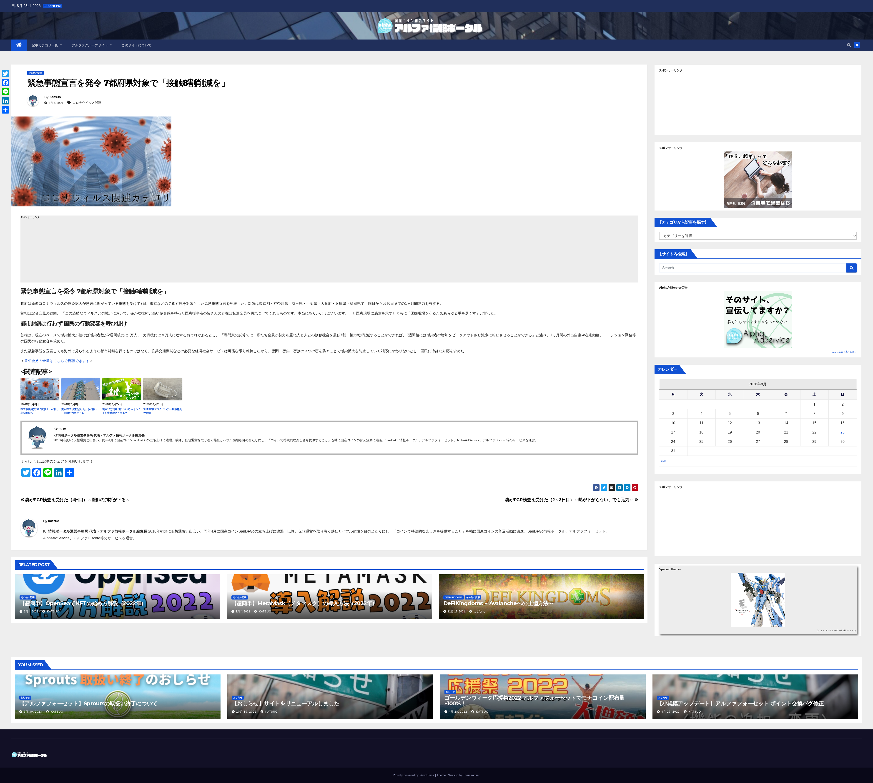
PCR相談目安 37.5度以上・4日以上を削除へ (39, 411)
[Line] (5, 91)
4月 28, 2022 (458, 711)
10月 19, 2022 (246, 711)
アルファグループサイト (90, 45)
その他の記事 (35, 73)
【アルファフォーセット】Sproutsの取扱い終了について (88, 703)
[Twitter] (5, 73)
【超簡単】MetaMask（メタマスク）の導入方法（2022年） (304, 603)
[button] (849, 45)
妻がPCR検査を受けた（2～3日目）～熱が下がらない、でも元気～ (570, 499)
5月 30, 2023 (33, 711)
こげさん (479, 611)
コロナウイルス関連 (87, 102)
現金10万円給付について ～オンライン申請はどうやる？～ (121, 411)
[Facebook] (5, 82)
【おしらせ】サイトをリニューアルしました (285, 703)
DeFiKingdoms (453, 597)
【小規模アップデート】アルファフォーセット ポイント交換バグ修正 (740, 703)
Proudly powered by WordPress (414, 775)
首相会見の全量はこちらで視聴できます (57, 361)
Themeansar (471, 775)
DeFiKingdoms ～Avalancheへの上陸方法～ (498, 603)
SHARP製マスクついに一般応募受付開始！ (162, 411)
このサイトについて (136, 45)
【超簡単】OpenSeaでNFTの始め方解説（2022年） (83, 603)
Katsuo (55, 97)
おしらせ (25, 697)
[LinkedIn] (5, 100)
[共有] (5, 109)
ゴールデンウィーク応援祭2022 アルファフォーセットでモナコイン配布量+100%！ (534, 700)
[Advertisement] (329, 250)
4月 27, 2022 (670, 711)
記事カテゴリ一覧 (45, 45)
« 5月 (663, 461)
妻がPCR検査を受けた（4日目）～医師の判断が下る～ (79, 411)
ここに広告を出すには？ (844, 351)
